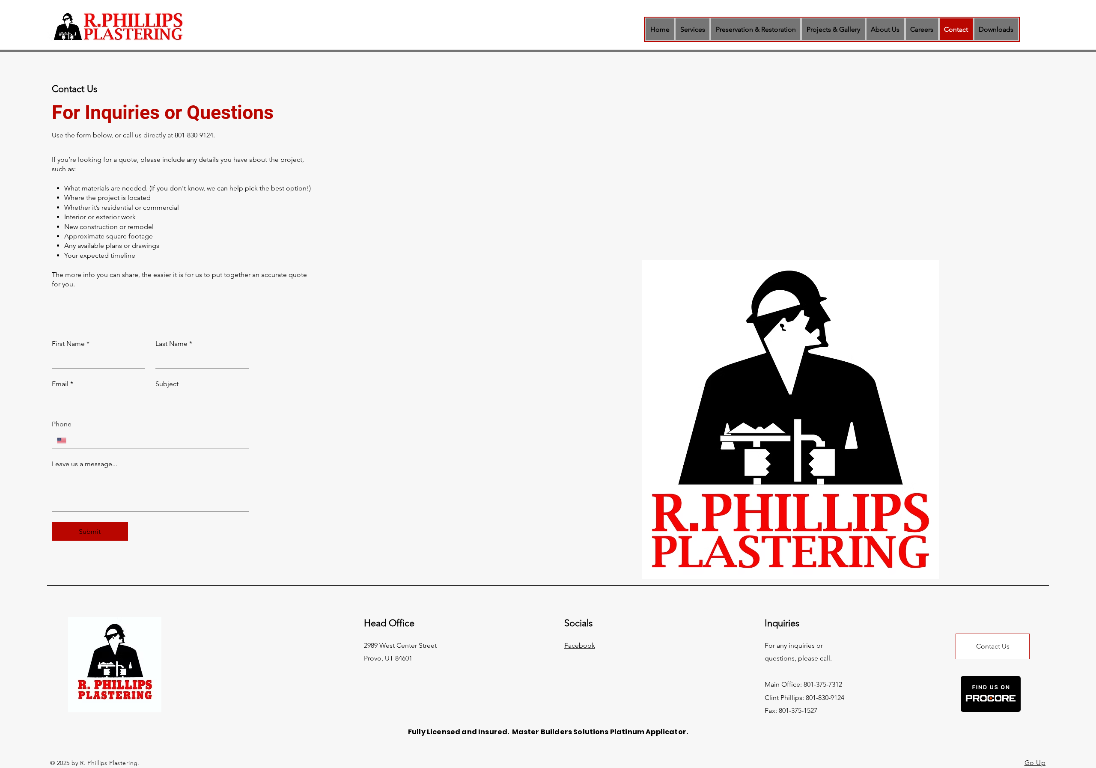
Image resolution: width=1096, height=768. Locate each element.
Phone (61, 424)
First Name (70, 343)
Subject (167, 384)
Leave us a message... (84, 464)
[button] (692, 29)
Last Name (173, 343)
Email (62, 384)
